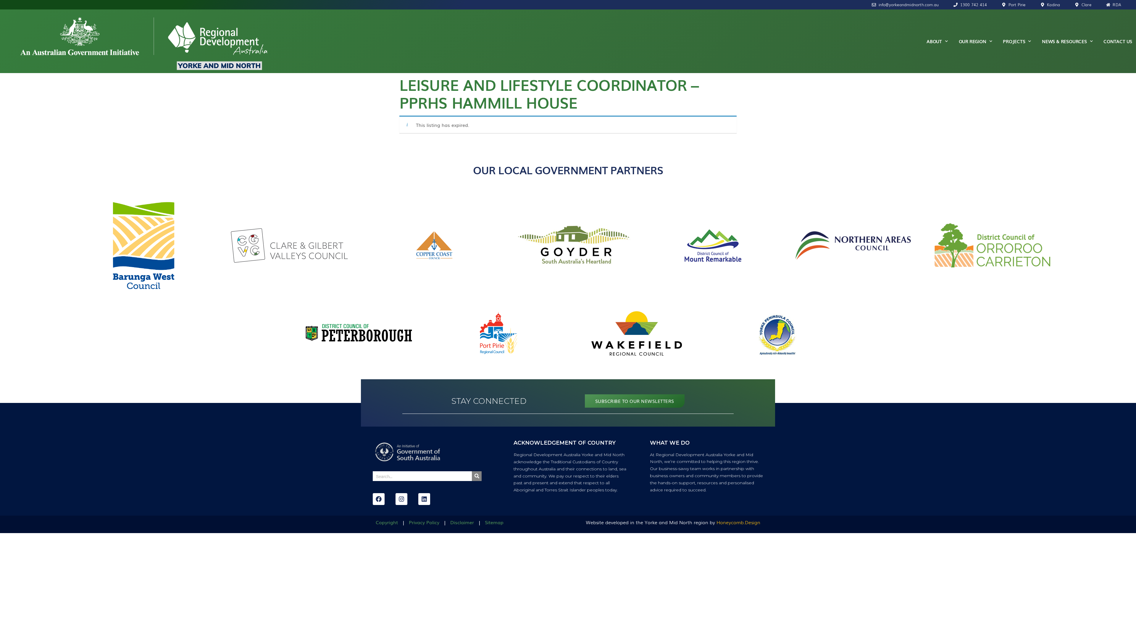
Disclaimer (462, 522)
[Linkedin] (424, 499)
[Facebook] (379, 499)
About (934, 41)
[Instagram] (401, 499)
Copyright (387, 522)
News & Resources (1064, 41)
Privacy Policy (424, 522)
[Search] (477, 476)
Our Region (972, 41)
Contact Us (1117, 41)
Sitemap (494, 522)
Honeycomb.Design (738, 522)
